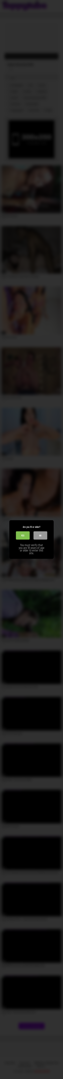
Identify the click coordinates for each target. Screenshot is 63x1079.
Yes (22, 535)
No (40, 535)
